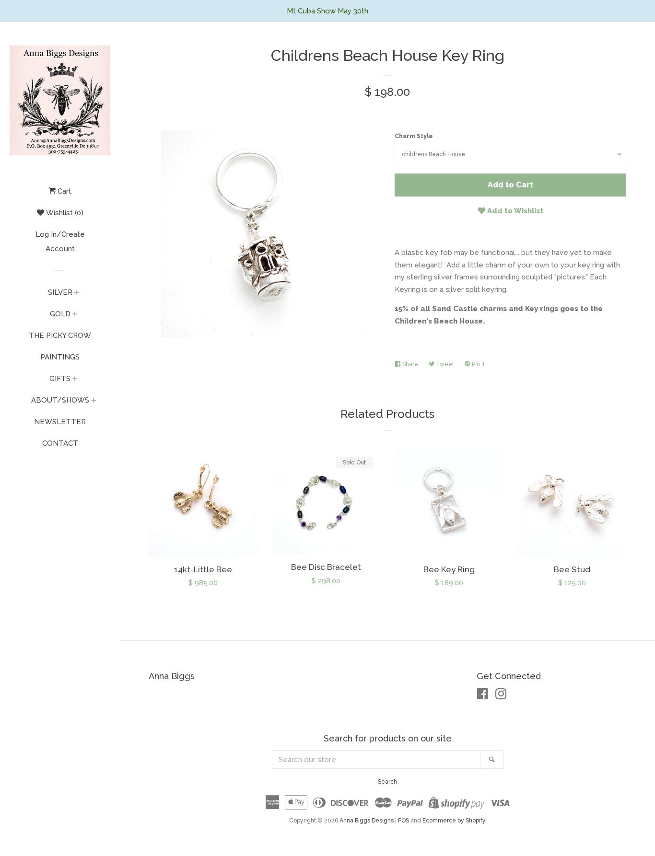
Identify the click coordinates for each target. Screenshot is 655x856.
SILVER (60, 292)
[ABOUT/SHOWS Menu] (93, 401)
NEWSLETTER (60, 421)
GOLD (60, 314)
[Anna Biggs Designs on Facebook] (483, 696)
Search (387, 781)
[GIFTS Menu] (75, 379)
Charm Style (414, 136)
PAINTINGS (60, 357)
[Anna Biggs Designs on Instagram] (501, 696)
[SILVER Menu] (77, 293)
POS (403, 820)
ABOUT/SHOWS (60, 400)
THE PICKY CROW (60, 335)
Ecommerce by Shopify (454, 820)
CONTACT (60, 443)
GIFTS (59, 378)
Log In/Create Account (60, 241)
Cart (63, 191)
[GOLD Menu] (75, 315)
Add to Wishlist (514, 211)
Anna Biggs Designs (366, 820)
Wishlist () (63, 212)
